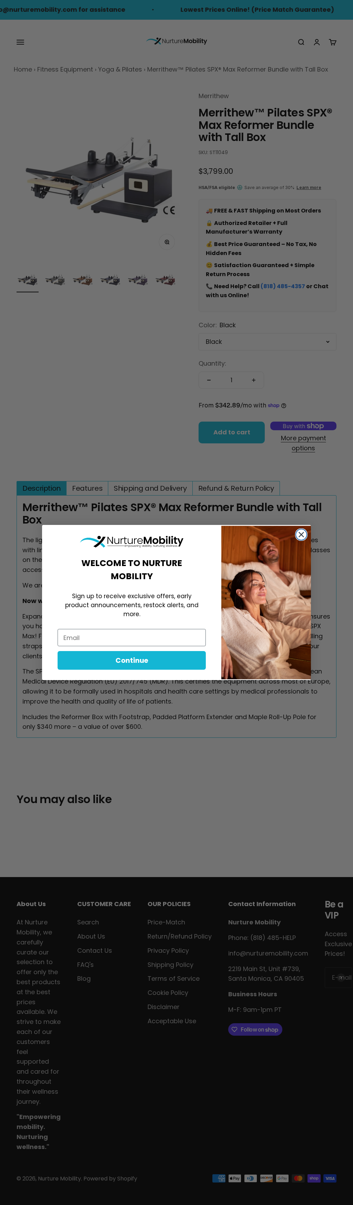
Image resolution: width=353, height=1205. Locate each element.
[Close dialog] (301, 534)
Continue (131, 660)
